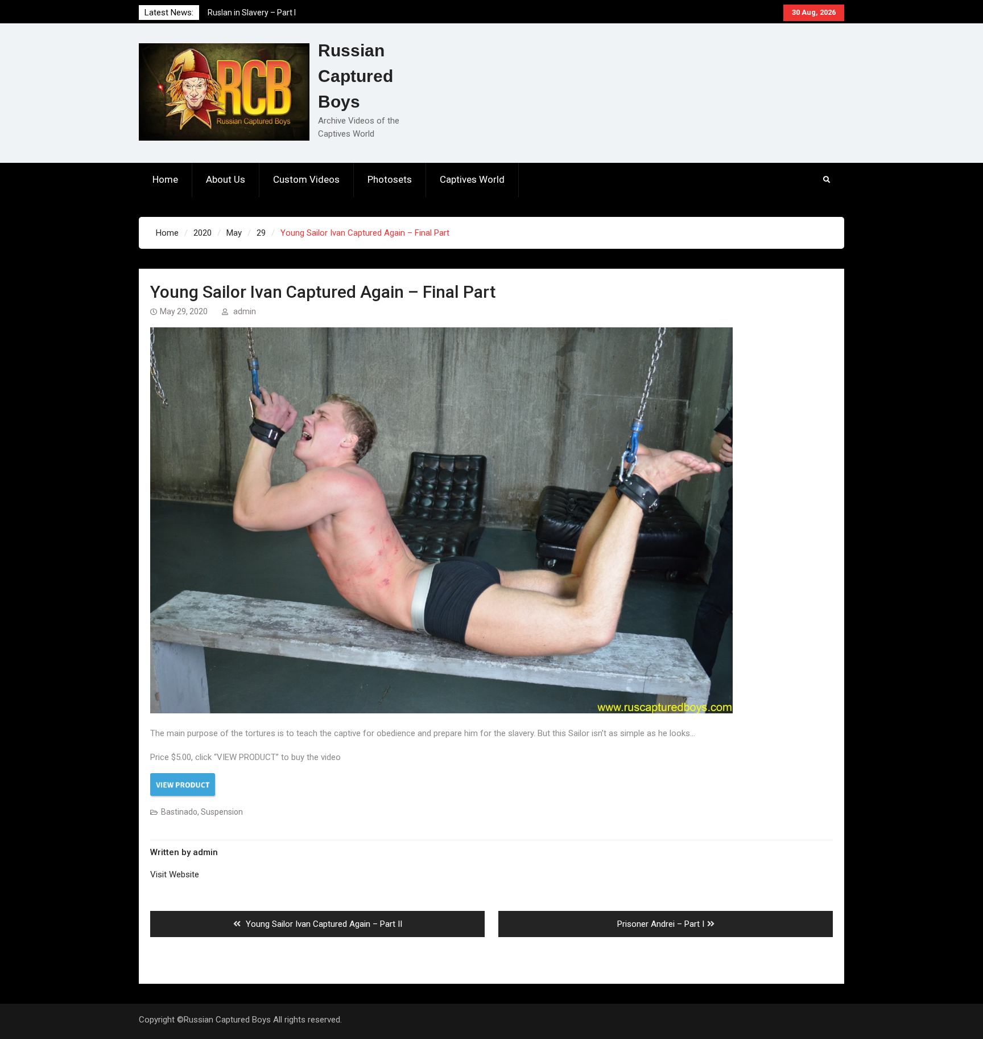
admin (244, 311)
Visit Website (174, 874)
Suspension (222, 811)
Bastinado (179, 811)
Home (165, 179)
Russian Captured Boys (355, 76)
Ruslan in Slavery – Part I (252, 12)
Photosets (389, 179)
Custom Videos (306, 179)
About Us (225, 179)
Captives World (472, 179)
